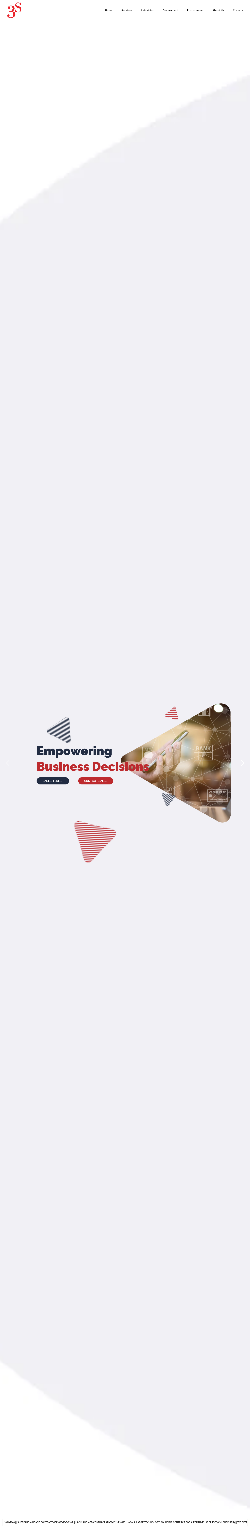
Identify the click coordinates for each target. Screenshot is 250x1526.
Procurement (195, 10)
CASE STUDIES (53, 781)
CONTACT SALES (95, 781)
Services (126, 10)
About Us (218, 10)
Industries (147, 10)
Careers (238, 10)
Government (170, 10)
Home (109, 10)
